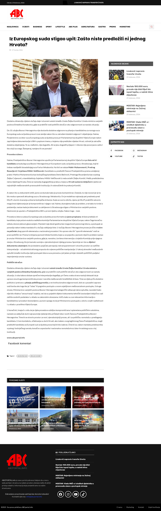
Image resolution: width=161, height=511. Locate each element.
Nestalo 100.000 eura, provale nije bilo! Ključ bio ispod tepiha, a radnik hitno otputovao (140, 90)
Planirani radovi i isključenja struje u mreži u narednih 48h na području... (22, 400)
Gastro (102, 27)
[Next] (72, 3)
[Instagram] (68, 494)
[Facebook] (60, 494)
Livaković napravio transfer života (89, 3)
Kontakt (141, 507)
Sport (49, 27)
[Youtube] (76, 494)
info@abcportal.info (34, 497)
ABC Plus (73, 27)
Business (37, 27)
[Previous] (70, 3)
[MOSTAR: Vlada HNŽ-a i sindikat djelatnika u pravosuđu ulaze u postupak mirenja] (116, 126)
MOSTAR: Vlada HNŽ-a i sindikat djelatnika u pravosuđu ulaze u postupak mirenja (138, 126)
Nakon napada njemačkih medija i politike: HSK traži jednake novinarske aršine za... (88, 400)
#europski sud (22, 356)
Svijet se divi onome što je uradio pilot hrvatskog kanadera (53, 400)
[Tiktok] (83, 494)
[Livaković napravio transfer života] (116, 75)
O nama (119, 507)
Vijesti (25, 27)
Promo (112, 27)
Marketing (125, 27)
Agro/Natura (88, 27)
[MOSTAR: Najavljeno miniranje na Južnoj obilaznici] (116, 109)
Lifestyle (60, 27)
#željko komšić (35, 356)
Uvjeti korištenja (154, 507)
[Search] (151, 27)
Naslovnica (12, 27)
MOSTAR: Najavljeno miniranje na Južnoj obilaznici (136, 108)
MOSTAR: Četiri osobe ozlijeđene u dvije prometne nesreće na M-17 (86, 423)
